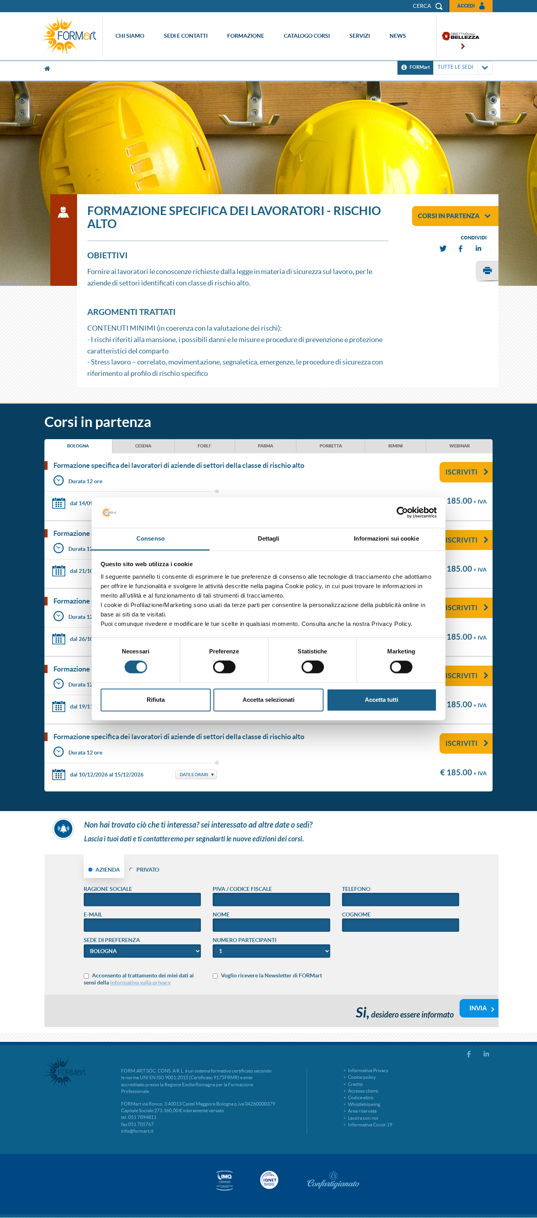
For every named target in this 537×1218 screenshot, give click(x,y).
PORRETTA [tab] (331, 445)
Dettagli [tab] (269, 538)
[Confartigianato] (333, 1180)
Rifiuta (156, 699)
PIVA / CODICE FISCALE (242, 889)
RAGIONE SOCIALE (108, 889)
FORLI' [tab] (204, 445)
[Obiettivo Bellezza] (458, 37)
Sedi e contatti (186, 36)
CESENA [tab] (143, 445)
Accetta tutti (381, 699)
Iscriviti (461, 472)
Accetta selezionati (268, 699)
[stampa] (487, 272)
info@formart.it (137, 1130)
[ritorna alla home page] (71, 36)
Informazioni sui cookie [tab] (386, 538)
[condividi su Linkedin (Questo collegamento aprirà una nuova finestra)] (479, 248)
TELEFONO (356, 889)
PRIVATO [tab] (147, 870)
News (398, 36)
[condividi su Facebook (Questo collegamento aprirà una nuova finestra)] (461, 248)
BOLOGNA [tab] (78, 445)
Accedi (466, 5)
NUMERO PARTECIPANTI (244, 940)
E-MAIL (93, 914)
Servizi (359, 36)
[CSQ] (224, 1180)
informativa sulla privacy (140, 982)
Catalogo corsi (307, 36)
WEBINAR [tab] (459, 445)
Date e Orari (194, 774)
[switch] (224, 667)
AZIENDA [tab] (108, 870)
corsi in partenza (449, 215)
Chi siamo (130, 36)
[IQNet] (268, 1179)
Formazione (245, 36)
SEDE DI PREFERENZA (112, 940)
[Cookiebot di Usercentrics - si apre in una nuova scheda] (402, 513)
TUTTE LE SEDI (455, 67)
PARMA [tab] (265, 445)
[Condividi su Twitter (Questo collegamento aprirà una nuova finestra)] (443, 248)
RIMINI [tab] (395, 445)
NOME (221, 914)
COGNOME (356, 914)
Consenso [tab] (150, 538)
